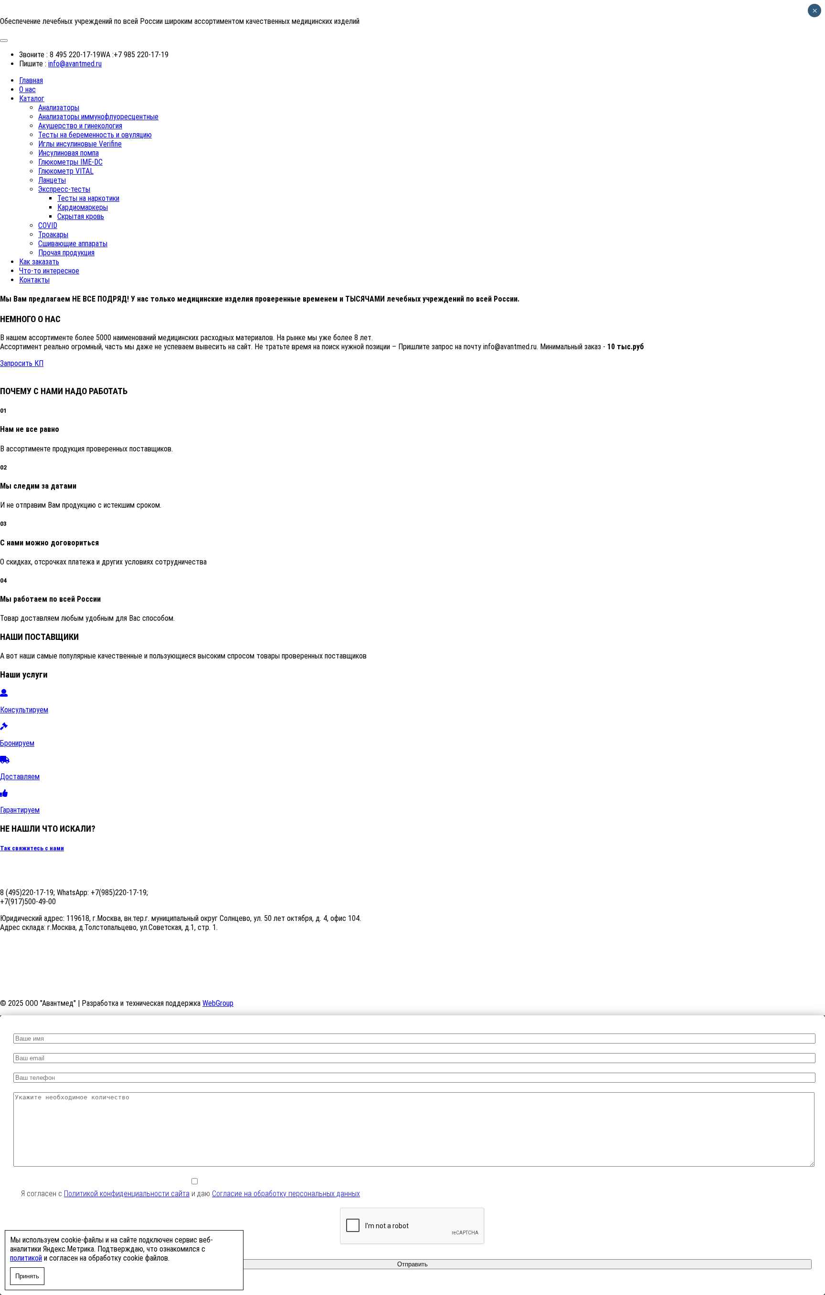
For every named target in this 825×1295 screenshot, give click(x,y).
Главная (31, 80)
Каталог (31, 98)
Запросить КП (21, 363)
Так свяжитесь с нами (32, 848)
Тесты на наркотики (88, 198)
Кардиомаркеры (82, 207)
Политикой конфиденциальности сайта (127, 1193)
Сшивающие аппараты (72, 243)
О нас (27, 89)
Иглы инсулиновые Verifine (80, 143)
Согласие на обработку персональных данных (71, 986)
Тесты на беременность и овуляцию (95, 134)
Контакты (34, 279)
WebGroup (217, 1003)
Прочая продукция (66, 252)
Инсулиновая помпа (68, 152)
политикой (26, 1258)
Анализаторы (58, 107)
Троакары (53, 234)
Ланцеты (52, 180)
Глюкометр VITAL (66, 171)
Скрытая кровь (80, 216)
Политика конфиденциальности (193, 986)
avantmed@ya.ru (24, 944)
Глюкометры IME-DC (70, 162)
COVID (47, 225)
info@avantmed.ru (75, 63)
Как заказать (39, 261)
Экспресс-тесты (64, 189)
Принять (27, 1276)
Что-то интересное (49, 270)
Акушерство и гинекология (80, 125)
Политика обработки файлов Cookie (300, 986)
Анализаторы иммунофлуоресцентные (98, 116)
